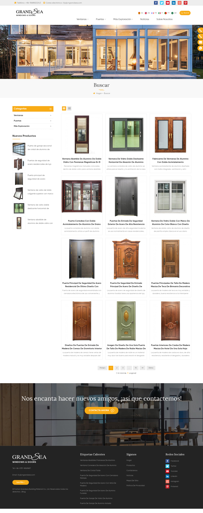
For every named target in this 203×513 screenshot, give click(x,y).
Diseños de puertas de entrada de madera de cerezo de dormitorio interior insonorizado (82, 347)
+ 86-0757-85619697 (23, 468)
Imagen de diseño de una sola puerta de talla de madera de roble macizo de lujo (126, 347)
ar (175, 13)
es (142, 13)
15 (135, 368)
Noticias (144, 19)
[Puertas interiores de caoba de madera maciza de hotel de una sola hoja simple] (170, 320)
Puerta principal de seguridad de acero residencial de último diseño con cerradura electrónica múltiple (40, 177)
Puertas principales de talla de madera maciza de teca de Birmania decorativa (170, 285)
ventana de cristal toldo (90, 470)
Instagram (175, 481)
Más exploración (122, 19)
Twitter (173, 466)
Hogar (99, 93)
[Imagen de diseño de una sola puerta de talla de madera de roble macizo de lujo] (126, 320)
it (162, 13)
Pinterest (174, 486)
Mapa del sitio (132, 481)
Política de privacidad (135, 486)
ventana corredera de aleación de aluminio (98, 465)
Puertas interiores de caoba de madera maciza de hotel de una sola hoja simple (170, 347)
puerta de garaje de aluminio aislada (95, 503)
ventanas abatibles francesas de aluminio (97, 460)
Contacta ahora (99, 410)
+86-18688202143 (33, 3)
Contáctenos (131, 470)
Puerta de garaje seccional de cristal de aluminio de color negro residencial (40, 148)
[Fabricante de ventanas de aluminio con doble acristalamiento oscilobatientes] (170, 134)
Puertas (100, 19)
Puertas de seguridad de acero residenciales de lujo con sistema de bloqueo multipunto (39, 163)
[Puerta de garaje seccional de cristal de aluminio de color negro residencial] (19, 149)
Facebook (175, 461)
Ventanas (82, 19)
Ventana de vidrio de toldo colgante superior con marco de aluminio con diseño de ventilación (40, 192)
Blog (24, 492)
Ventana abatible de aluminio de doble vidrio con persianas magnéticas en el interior (40, 222)
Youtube (174, 471)
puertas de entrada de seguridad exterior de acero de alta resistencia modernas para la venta (126, 223)
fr (156, 13)
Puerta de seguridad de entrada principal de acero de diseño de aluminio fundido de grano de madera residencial (126, 285)
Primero (102, 368)
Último (151, 368)
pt (169, 13)
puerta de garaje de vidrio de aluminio (96, 498)
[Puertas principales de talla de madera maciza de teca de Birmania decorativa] (170, 258)
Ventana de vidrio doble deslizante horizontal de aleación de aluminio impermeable (38, 207)
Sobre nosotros (164, 19)
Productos (130, 465)
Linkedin (174, 476)
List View (69, 108)
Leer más (20, 482)
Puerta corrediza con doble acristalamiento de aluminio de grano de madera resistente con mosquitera (82, 223)
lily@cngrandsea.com (72, 3)
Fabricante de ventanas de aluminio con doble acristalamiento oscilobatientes (170, 161)
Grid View (64, 108)
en (149, 13)
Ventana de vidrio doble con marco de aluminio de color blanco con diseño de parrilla (170, 223)
